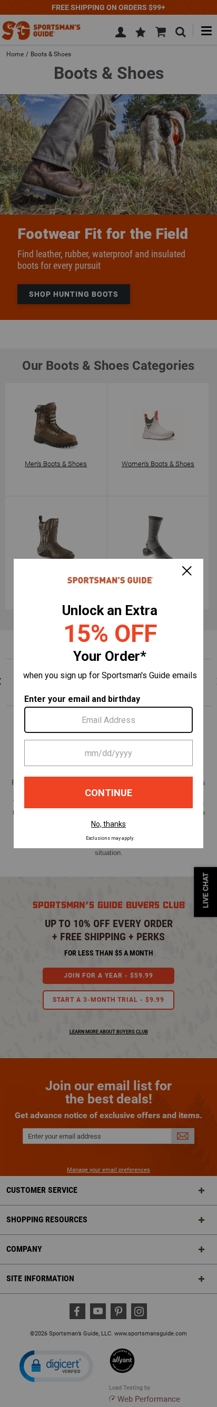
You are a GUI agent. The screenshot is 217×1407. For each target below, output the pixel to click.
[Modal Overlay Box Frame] (108, 703)
